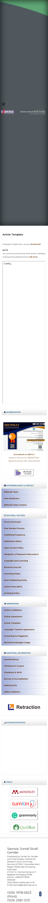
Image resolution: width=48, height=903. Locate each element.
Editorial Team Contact (15, 505)
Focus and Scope (12, 522)
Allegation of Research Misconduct (21, 554)
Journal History (11, 659)
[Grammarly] (24, 815)
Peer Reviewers (11, 498)
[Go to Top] (40, 894)
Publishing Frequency (14, 535)
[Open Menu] (3, 104)
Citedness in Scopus (14, 666)
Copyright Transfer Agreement (19, 629)
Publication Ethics (13, 541)
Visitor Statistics (12, 692)
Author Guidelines (13, 610)
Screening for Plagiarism (16, 636)
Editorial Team (11, 492)
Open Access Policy (13, 548)
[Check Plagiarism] (24, 803)
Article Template (12, 623)
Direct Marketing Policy (15, 580)
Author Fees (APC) (13, 587)
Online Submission (13, 616)
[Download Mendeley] (24, 792)
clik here (33, 257)
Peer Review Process (14, 528)
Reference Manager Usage (17, 642)
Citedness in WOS (13, 672)
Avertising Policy (12, 574)
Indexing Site (10, 685)
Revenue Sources (12, 567)
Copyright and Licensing (16, 561)
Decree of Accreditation (16, 679)
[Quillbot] (24, 827)
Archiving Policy (11, 593)
